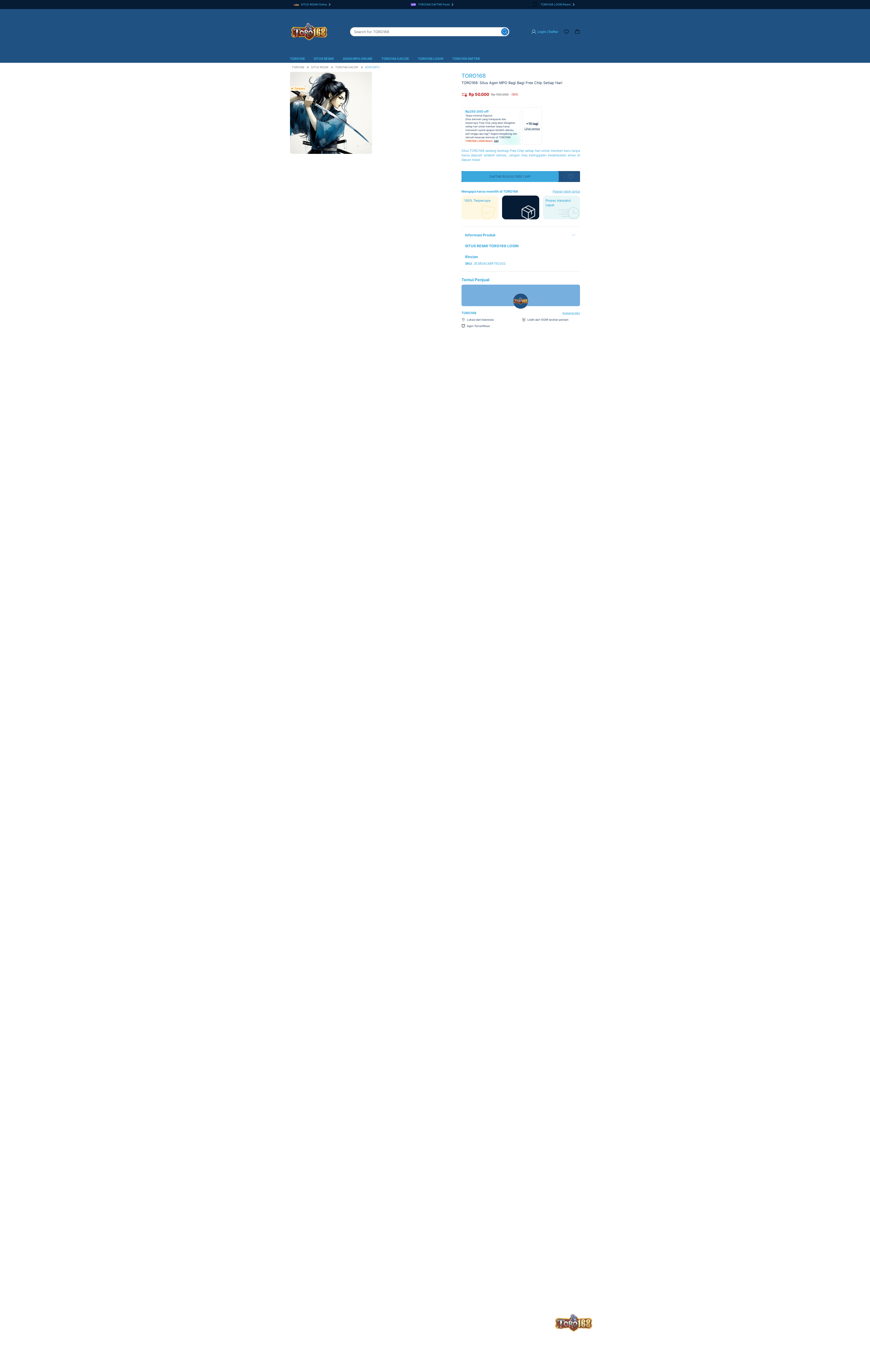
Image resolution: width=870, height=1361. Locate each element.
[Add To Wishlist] (570, 176)
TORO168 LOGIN (430, 59)
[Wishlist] (566, 31)
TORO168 (297, 59)
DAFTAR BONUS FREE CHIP (510, 176)
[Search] (504, 31)
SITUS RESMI (324, 59)
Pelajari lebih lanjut (566, 191)
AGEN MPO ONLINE (357, 59)
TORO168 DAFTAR (466, 59)
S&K (496, 141)
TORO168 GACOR (395, 59)
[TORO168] (309, 32)
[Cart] (577, 31)
